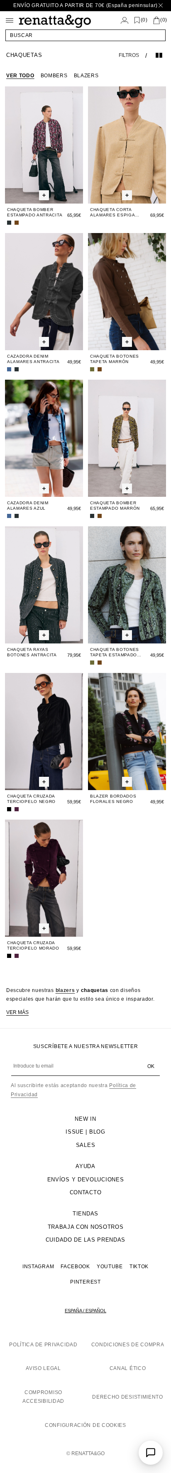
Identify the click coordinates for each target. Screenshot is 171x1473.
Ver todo (20, 76)
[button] (85, 35)
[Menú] (9, 20)
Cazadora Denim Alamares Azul (28, 506)
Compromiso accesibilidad (43, 1397)
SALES (85, 1145)
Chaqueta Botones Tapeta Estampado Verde (114, 652)
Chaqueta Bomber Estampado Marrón (115, 506)
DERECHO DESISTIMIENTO (127, 1397)
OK (150, 1066)
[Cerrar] (160, 5)
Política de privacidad (43, 1345)
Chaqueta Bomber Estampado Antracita (34, 212)
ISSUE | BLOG (85, 1132)
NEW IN (85, 1119)
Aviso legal (43, 1368)
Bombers (54, 76)
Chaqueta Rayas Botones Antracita (32, 652)
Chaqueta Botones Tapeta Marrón (114, 359)
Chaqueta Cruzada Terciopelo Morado (33, 945)
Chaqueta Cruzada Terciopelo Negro (31, 799)
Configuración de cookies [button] (85, 1425)
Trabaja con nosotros (86, 1227)
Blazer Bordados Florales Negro (113, 799)
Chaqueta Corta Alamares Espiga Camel (112, 212)
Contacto (86, 1192)
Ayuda (85, 1166)
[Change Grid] (159, 55)
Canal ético (128, 1368)
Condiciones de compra (127, 1345)
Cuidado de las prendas (85, 1240)
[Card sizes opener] (44, 195)
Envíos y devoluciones (85, 1179)
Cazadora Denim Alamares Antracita (33, 359)
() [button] (144, 20)
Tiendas (85, 1213)
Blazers (86, 76)
